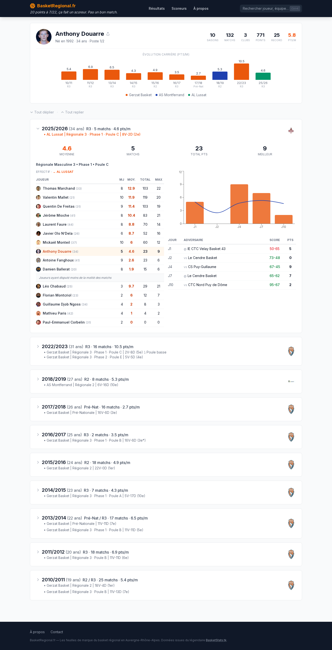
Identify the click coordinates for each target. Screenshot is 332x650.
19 (158, 206)
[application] (166, 74)
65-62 (275, 276)
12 (158, 242)
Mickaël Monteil (56, 242)
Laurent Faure (55, 224)
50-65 (275, 249)
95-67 (275, 285)
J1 (169, 249)
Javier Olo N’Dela (58, 233)
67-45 (275, 267)
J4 (170, 267)
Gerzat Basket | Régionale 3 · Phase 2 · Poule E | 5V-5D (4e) (93, 357)
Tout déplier (44, 112)
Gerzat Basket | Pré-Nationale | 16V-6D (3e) (80, 412)
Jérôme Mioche (56, 215)
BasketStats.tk (216, 640)
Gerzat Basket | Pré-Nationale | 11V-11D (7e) (80, 523)
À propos (201, 8)
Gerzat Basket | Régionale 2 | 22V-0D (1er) (79, 468)
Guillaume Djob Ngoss (62, 304)
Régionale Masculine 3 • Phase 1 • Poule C (72, 164)
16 (158, 233)
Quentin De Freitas (59, 206)
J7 (170, 276)
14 (158, 224)
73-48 (274, 258)
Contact (57, 632)
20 (159, 197)
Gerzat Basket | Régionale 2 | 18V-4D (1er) (79, 585)
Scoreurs (179, 8)
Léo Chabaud (54, 286)
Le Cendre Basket (202, 258)
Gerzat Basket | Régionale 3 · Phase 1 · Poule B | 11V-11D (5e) (93, 530)
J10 (170, 285)
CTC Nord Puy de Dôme (207, 285)
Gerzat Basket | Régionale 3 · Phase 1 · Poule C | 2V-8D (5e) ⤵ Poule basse (105, 352)
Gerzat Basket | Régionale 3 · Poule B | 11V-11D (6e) (86, 558)
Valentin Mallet (56, 197)
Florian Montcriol (57, 295)
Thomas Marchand (59, 188)
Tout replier (74, 112)
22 (159, 188)
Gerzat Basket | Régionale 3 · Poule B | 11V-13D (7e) (86, 592)
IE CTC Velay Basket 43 (207, 249)
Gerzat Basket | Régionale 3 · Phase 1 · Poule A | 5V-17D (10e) (94, 496)
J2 (170, 258)
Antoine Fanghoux (58, 260)
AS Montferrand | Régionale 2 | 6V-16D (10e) (81, 385)
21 (158, 215)
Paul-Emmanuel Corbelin (64, 322)
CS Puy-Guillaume (202, 267)
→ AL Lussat (63, 172)
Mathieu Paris (54, 313)
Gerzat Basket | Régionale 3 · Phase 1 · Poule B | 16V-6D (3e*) (95, 440)
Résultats (157, 8)
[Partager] (108, 34)
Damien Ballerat (56, 269)
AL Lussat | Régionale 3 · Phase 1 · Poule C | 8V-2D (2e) (92, 134)
